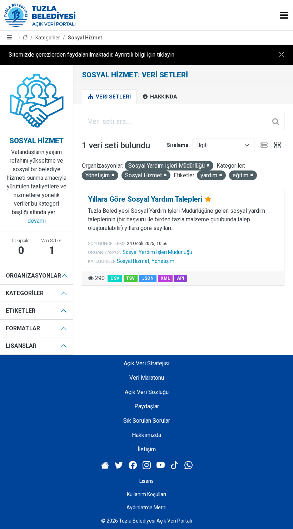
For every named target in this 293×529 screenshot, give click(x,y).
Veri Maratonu (146, 377)
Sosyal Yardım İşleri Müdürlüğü (157, 252)
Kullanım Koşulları (146, 494)
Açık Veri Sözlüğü (147, 392)
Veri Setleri (112, 96)
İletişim (147, 449)
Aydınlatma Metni (146, 507)
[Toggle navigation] (284, 15)
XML (165, 278)
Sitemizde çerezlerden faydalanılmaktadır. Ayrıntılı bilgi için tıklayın (91, 54)
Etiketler (20, 310)
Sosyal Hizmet (85, 37)
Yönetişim (163, 261)
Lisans (146, 481)
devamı (37, 220)
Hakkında (163, 96)
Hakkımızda (146, 435)
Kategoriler (47, 37)
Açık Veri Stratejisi (146, 363)
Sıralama (177, 145)
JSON (148, 278)
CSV (114, 278)
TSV (130, 278)
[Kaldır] (208, 166)
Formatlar (23, 328)
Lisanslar (21, 345)
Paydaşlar (146, 406)
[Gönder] (276, 121)
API (180, 278)
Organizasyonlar (33, 275)
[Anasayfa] (25, 38)
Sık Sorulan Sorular (146, 420)
